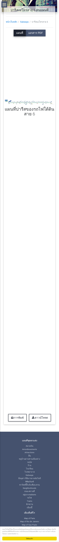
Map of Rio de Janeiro (29, 521)
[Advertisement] (29, 66)
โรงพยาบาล (29, 472)
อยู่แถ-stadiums (29, 494)
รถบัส (29, 462)
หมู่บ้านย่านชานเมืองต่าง (29, 459)
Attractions (29, 452)
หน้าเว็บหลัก (11, 22)
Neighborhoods (29, 488)
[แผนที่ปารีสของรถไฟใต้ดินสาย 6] (29, 102)
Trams (29, 501)
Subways (24, 22)
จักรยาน (29, 504)
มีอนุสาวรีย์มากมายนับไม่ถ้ (29, 478)
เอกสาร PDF (35, 33)
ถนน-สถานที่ (29, 491)
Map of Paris (29, 518)
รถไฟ (29, 498)
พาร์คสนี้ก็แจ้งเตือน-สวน (29, 485)
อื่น (29, 456)
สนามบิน (29, 446)
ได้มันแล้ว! (29, 538)
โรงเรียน (29, 468)
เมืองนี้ (29, 507)
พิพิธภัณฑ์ (29, 481)
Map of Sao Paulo (29, 525)
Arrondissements (29, 449)
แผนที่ (19, 33)
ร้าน (29, 465)
